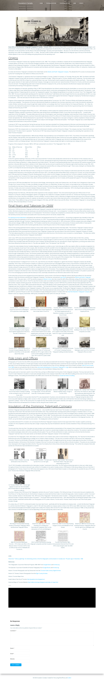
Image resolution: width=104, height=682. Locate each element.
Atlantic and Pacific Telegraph (83, 277)
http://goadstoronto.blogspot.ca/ (36, 579)
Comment (13, 630)
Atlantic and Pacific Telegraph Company (58, 72)
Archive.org (56, 564)
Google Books (47, 564)
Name (12, 648)
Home (41, 3)
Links (74, 3)
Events (81, 3)
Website (12, 659)
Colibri (69, 678)
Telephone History (65, 3)
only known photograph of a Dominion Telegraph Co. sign (52, 367)
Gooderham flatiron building (66, 375)
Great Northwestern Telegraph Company (78, 291)
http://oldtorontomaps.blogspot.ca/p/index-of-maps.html (43, 582)
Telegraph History (51, 3)
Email (12, 653)
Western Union (47, 279)
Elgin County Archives (41, 573)
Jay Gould (63, 277)
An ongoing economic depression (17, 217)
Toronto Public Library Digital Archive (51, 570)
